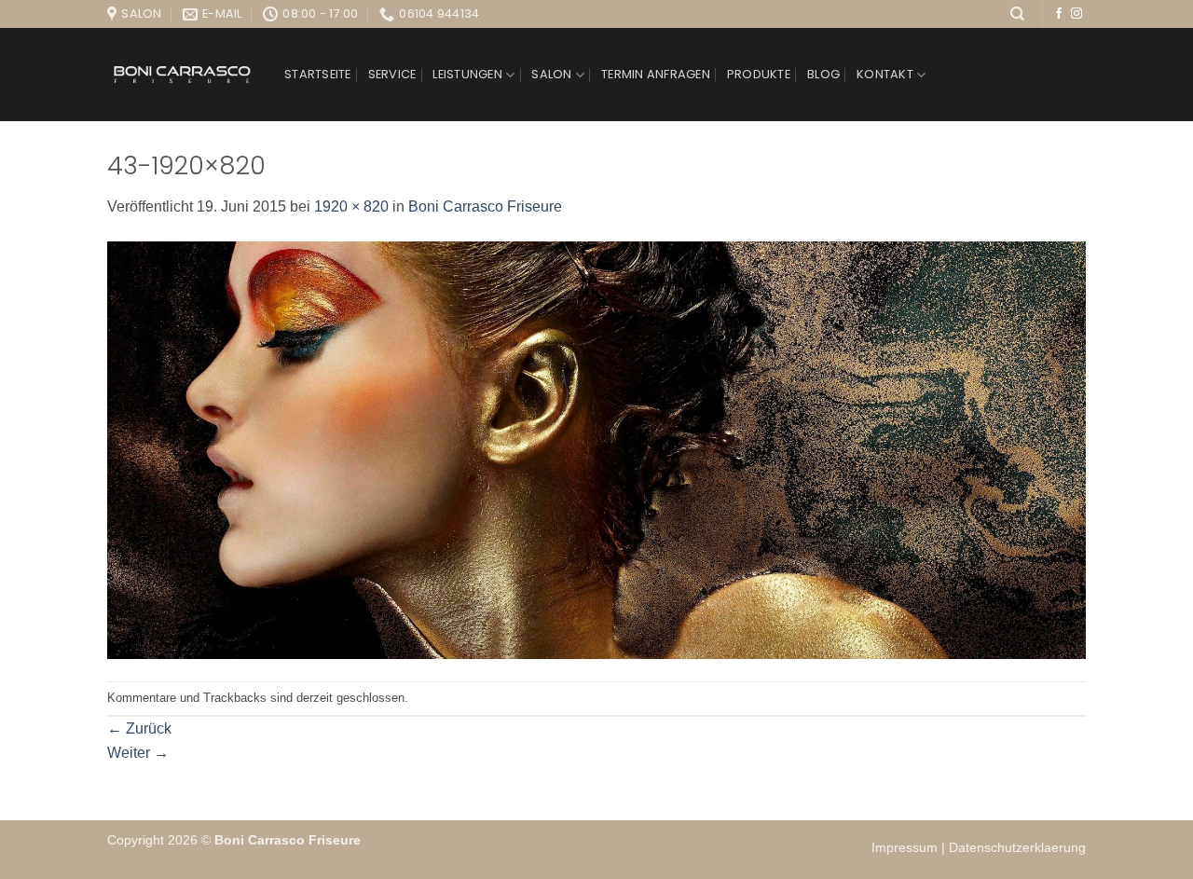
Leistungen (467, 74)
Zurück (139, 728)
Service (392, 74)
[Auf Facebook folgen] (1058, 14)
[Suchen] (1017, 14)
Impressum (906, 847)
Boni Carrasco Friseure (485, 206)
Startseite (317, 74)
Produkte (758, 74)
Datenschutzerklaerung (1017, 847)
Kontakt (885, 74)
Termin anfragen (655, 74)
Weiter (138, 753)
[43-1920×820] (596, 449)
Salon (551, 74)
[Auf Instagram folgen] (1076, 14)
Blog (823, 74)
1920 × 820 (351, 206)
